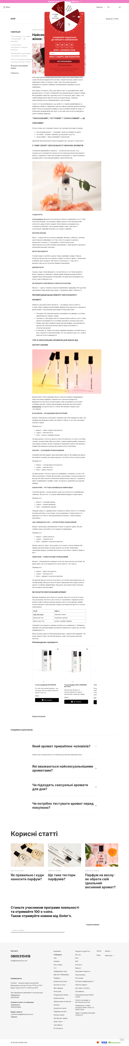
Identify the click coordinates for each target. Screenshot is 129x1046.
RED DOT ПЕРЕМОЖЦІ (61, 975)
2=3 (55, 968)
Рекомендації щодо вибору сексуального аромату (21, 54)
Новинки (57, 961)
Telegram (14, 1017)
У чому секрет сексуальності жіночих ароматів (19, 47)
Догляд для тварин (60, 1018)
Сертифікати (58, 1025)
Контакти (78, 965)
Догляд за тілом (59, 985)
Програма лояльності (82, 971)
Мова (98, 955)
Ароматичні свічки (60, 1008)
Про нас (78, 954)
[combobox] (112, 951)
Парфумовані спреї (60, 971)
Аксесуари (57, 991)
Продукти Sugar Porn (82, 951)
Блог (77, 958)
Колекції (57, 1005)
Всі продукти (58, 1028)
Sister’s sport (58, 1021)
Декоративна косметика (62, 1001)
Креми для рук (59, 998)
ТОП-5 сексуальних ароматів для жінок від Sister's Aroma (21, 60)
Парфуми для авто (60, 1011)
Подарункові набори (61, 995)
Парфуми (57, 978)
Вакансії (78, 968)
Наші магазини (80, 975)
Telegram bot (15, 1005)
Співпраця (58, 954)
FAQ (76, 961)
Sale (55, 958)
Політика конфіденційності (84, 981)
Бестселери (58, 965)
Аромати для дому (60, 981)
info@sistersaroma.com (19, 961)
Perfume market (59, 1015)
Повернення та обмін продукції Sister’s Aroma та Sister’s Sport (84, 1007)
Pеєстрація (79, 978)
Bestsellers (57, 951)
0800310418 (20, 956)
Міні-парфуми (58, 988)
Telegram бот (15, 995)
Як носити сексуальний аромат (19, 67)
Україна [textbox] (107, 951)
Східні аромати (37, 219)
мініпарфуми (36, 407)
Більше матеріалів (38, 716)
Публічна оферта (81, 985)
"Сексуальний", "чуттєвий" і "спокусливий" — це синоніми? (21, 38)
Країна (99, 951)
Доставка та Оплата (82, 988)
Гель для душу (38, 614)
